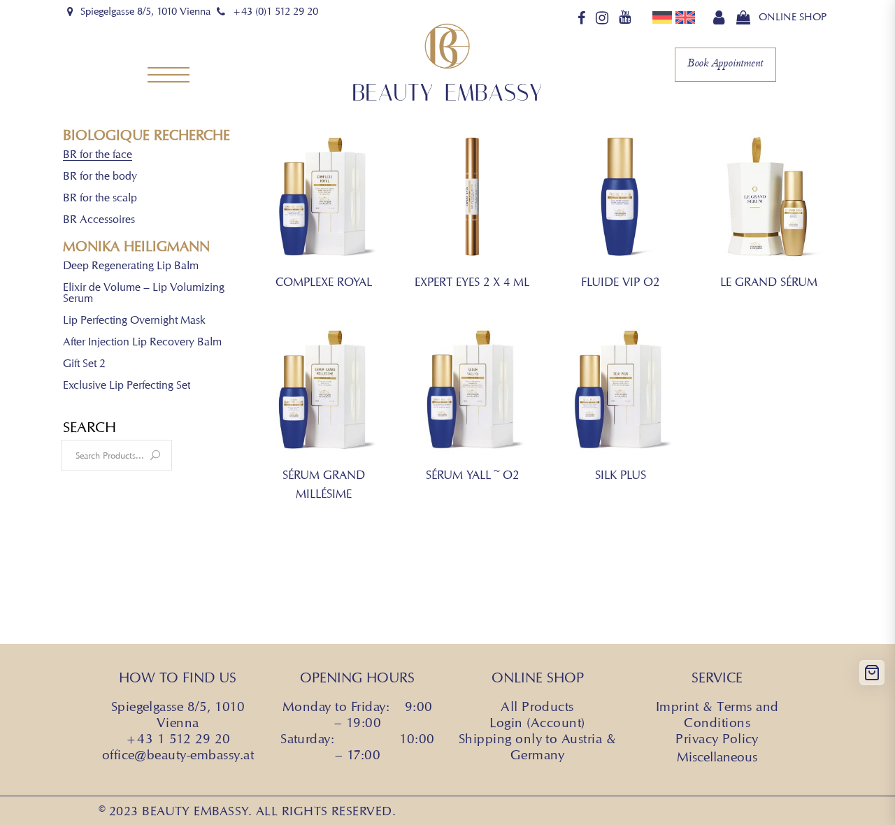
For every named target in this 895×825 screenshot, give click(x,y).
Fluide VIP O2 (620, 282)
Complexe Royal (323, 282)
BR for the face (97, 155)
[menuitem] (663, 17)
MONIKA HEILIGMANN (136, 246)
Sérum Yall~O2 (472, 475)
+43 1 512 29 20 (178, 738)
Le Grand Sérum (768, 282)
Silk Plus (620, 475)
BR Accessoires (99, 220)
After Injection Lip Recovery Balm (142, 342)
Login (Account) (537, 722)
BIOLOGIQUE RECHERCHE (146, 135)
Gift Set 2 (84, 364)
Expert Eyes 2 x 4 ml (472, 282)
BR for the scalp (100, 198)
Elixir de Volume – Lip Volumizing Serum (143, 293)
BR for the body (100, 176)
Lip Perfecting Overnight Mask (134, 321)
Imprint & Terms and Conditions (717, 714)
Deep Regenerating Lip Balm (131, 266)
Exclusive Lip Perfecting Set (126, 386)
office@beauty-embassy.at (178, 754)
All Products (537, 706)
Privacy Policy (717, 738)
